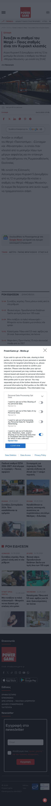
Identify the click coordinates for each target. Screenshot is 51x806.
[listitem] (25, 396)
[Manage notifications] (45, 800)
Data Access (25, 455)
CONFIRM (15, 446)
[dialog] (25, 403)
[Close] (45, 351)
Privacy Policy (40, 455)
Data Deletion (10, 455)
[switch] (41, 402)
